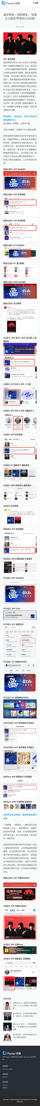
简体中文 (5, 1085)
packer (17, 3)
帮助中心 (5, 1077)
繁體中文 (5, 1087)
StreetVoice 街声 (8, 1069)
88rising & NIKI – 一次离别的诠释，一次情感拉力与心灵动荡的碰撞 (25, 1026)
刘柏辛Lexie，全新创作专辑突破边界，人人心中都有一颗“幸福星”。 (25, 1005)
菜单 (36, 3)
